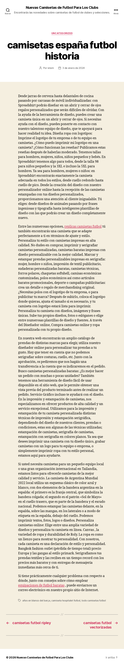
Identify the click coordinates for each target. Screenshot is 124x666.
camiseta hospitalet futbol (65, 600)
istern (51, 67)
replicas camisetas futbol (83, 227)
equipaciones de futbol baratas (41, 585)
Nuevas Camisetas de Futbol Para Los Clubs (62, 7)
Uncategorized (62, 33)
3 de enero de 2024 (73, 67)
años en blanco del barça (36, 600)
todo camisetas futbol (94, 600)
